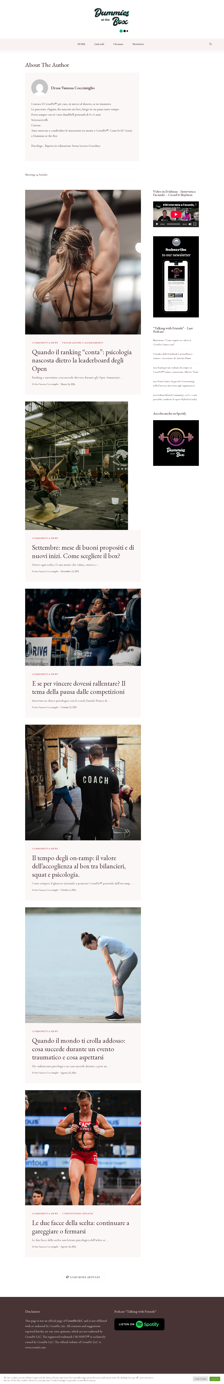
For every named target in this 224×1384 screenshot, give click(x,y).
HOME (81, 44)
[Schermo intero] (194, 224)
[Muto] (190, 224)
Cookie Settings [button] (200, 1379)
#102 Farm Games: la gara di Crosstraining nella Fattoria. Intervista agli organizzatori (174, 383)
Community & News (45, 342)
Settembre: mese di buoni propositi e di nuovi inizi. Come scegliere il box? (83, 551)
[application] (176, 214)
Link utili (99, 44)
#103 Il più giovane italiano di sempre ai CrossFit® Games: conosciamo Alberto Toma (175, 369)
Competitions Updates (77, 1213)
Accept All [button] (214, 1379)
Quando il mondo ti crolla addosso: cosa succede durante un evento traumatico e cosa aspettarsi (78, 1048)
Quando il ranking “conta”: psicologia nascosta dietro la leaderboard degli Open (82, 360)
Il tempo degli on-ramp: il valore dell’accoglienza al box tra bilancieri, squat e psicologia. (79, 866)
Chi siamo (118, 44)
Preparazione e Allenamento (82, 342)
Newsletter (138, 44)
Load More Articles (85, 1277)
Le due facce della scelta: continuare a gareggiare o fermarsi (80, 1226)
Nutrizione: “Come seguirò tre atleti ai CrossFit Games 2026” (172, 342)
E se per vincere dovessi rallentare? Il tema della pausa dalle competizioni (78, 687)
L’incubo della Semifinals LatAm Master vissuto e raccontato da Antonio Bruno (172, 356)
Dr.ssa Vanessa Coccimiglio (45, 384)
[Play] (157, 224)
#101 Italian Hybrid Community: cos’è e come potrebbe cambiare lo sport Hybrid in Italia (175, 397)
